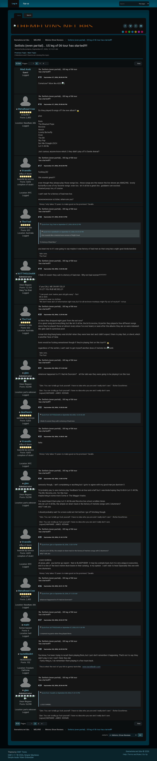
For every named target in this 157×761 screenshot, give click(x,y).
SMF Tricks (22, 752)
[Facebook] (125, 26)
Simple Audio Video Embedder (21, 757)
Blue (132, 32)
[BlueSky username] (130, 26)
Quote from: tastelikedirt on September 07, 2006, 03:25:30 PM (63, 232)
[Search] (136, 3)
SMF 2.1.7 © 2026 (15, 755)
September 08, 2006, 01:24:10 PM (55, 537)
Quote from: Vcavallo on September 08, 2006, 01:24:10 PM (61, 693)
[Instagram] (136, 26)
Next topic (32, 53)
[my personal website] (25, 190)
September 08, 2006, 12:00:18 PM (55, 478)
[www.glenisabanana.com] (25, 389)
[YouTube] (141, 26)
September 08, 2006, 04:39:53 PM (55, 649)
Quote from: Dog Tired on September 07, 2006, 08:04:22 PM (61, 224)
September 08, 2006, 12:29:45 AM (55, 314)
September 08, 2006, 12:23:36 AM (55, 269)
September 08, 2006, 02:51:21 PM (55, 586)
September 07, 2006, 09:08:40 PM (55, 104)
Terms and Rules (134, 754)
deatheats (26, 412)
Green (129, 32)
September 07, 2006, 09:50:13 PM (55, 217)
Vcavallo (26, 170)
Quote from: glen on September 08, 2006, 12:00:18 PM (59, 545)
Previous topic (20, 53)
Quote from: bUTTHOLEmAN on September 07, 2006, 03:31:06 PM (63, 627)
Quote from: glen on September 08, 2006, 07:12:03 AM (59, 593)
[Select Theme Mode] (34, 3)
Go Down (18, 63)
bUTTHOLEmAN (26, 273)
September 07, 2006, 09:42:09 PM (55, 166)
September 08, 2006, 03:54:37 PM (55, 620)
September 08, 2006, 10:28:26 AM (55, 407)
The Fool (26, 221)
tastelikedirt (26, 653)
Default (123, 32)
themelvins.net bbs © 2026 (137, 751)
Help (125, 754)
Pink (142, 32)
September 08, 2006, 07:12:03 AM (55, 368)
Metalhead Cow (26, 109)
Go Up (17, 723)
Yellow (136, 32)
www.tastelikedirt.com (91, 667)
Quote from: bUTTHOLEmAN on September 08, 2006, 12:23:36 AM (63, 415)
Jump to (105, 735)
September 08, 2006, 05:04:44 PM (55, 685)
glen (26, 372)
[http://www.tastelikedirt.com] (25, 665)
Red (126, 32)
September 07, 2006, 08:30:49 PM (55, 77)
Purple (139, 32)
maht (26, 624)
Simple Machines (31, 755)
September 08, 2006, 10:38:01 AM (55, 436)
